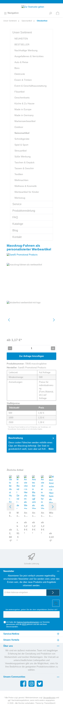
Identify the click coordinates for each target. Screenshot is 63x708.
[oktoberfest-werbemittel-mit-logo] (31, 320)
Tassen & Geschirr (24, 168)
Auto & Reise (21, 62)
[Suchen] (50, 13)
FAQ (15, 217)
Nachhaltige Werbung (25, 50)
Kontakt (17, 237)
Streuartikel (20, 150)
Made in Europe (22, 109)
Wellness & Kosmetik (25, 186)
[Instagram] (31, 683)
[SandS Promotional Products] (31, 254)
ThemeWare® (49, 703)
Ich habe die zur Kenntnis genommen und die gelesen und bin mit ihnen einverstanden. (28, 624)
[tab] (31, 444)
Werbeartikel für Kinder (26, 192)
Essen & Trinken (23, 80)
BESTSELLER (21, 44)
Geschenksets (22, 97)
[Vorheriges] (9, 319)
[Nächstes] (53, 319)
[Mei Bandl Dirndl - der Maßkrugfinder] (18, 492)
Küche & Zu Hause (24, 103)
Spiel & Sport (21, 144)
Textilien (18, 174)
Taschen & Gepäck (24, 162)
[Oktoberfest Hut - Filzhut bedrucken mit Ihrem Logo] (10, 492)
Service (17, 204)
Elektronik (19, 74)
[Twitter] (40, 683)
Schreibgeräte (21, 138)
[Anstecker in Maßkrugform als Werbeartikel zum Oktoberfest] (34, 492)
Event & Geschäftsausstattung (30, 85)
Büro (16, 68)
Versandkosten (49, 698)
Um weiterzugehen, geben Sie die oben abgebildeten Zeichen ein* (31, 609)
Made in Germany (24, 115)
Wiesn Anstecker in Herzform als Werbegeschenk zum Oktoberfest (51, 514)
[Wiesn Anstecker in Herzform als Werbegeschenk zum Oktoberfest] (51, 492)
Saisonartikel (21, 133)
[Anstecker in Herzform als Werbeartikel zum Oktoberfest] (26, 492)
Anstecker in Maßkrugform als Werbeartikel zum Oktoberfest (34, 514)
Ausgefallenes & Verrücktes (29, 56)
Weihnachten (21, 180)
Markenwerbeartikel (24, 121)
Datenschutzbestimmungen (28, 622)
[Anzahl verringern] (10, 348)
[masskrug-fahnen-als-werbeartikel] (31, 282)
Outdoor (18, 127)
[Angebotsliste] (57, 13)
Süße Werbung (22, 156)
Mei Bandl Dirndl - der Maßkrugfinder (18, 514)
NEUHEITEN (21, 38)
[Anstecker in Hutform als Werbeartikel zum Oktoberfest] (42, 492)
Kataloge (17, 223)
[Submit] (53, 592)
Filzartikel (19, 91)
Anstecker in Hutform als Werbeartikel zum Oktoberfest (42, 514)
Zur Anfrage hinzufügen (31, 356)
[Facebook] (23, 683)
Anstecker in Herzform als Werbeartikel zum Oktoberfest (26, 514)
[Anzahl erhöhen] (53, 348)
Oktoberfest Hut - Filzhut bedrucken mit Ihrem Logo (10, 514)
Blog (15, 230)
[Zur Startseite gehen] (31, 6)
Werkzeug (19, 197)
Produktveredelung (23, 210)
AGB (24, 624)
